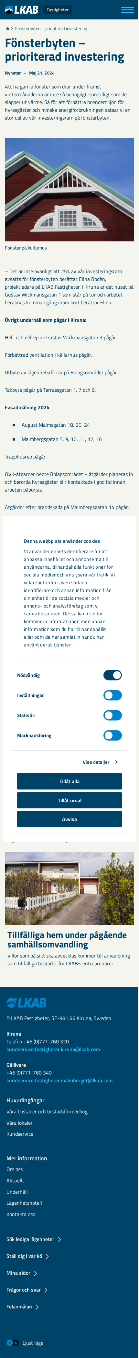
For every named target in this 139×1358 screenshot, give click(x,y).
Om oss (14, 1169)
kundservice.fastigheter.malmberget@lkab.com (59, 1080)
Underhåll (17, 1192)
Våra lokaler (19, 1123)
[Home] (7, 28)
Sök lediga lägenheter (30, 1239)
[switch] (112, 695)
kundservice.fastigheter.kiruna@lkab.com (53, 1049)
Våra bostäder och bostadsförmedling (47, 1112)
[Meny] (127, 10)
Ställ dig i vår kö (24, 1256)
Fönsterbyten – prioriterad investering (51, 28)
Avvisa (69, 819)
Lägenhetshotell (24, 1203)
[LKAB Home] (26, 1002)
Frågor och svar (23, 1290)
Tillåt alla (69, 781)
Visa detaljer (96, 761)
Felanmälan (19, 1306)
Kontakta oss (20, 1215)
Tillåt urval (69, 800)
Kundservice (19, 1134)
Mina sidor (18, 1273)
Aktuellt (15, 1181)
